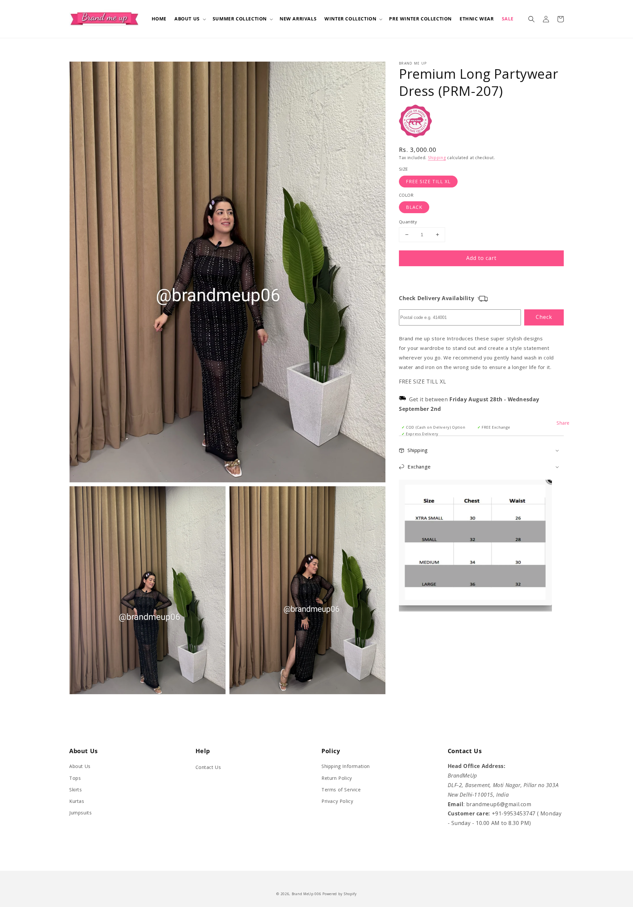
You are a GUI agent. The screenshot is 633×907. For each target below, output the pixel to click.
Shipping (437, 157)
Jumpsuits (80, 812)
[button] (189, 19)
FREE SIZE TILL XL (428, 181)
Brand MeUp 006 (306, 894)
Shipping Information (345, 766)
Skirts (75, 789)
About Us (80, 766)
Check (544, 317)
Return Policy (336, 778)
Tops (75, 778)
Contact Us (208, 767)
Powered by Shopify (339, 894)
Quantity (408, 222)
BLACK (414, 207)
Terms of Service (341, 789)
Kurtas (76, 801)
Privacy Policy (337, 801)
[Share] (409, 423)
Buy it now (481, 277)
